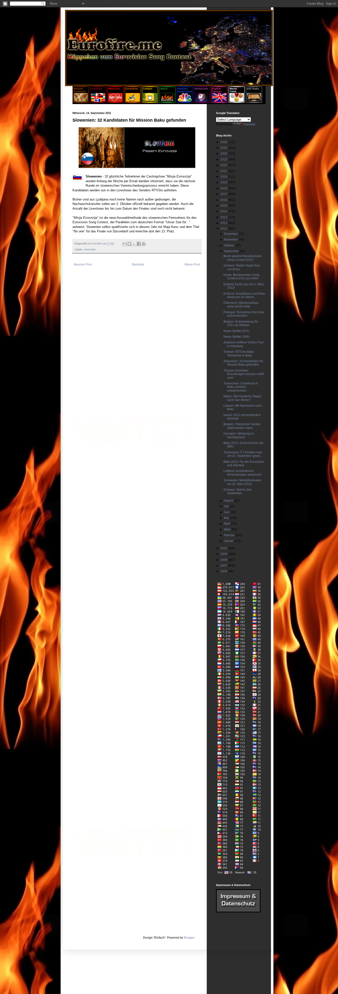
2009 (224, 554)
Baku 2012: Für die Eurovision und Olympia (243, 463)
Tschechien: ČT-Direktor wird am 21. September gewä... (242, 454)
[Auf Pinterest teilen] (143, 243)
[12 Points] (254, 102)
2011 (224, 228)
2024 (224, 153)
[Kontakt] (150, 102)
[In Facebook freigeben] (138, 243)
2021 (224, 171)
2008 (224, 560)
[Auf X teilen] (134, 243)
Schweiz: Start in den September (237, 491)
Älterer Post (192, 264)
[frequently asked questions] (238, 911)
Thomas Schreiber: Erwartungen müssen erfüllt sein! (243, 374)
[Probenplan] (202, 102)
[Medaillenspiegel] (236, 102)
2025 (224, 148)
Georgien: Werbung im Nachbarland (238, 435)
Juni (227, 512)
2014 (224, 211)
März (227, 529)
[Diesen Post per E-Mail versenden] (124, 243)
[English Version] (219, 102)
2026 (224, 142)
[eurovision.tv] (132, 102)
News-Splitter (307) (236, 331)
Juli (226, 506)
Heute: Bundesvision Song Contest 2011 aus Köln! (241, 276)
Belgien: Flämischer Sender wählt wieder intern (242, 425)
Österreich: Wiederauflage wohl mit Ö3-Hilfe (241, 304)
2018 (224, 188)
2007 (224, 565)
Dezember (231, 234)
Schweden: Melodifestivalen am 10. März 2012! (242, 482)
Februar (229, 535)
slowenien (90, 249)
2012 (224, 223)
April (227, 523)
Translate (249, 124)
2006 (224, 571)
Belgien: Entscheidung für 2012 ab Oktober (240, 323)
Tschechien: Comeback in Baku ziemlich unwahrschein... (240, 387)
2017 (224, 194)
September (232, 251)
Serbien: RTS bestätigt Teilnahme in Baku (238, 353)
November (231, 239)
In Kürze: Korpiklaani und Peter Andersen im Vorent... (244, 295)
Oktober (229, 245)
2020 (224, 176)
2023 (224, 159)
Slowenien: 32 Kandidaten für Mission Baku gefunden (243, 362)
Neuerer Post (83, 264)
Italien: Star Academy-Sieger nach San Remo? (242, 398)
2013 (224, 217)
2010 (224, 548)
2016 (224, 200)
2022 (224, 165)
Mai (227, 518)
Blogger (189, 937)
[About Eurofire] (167, 102)
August (229, 500)
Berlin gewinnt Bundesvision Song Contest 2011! (242, 257)
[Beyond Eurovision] (81, 102)
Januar (229, 541)
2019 (224, 182)
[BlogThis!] (129, 243)
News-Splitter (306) (236, 336)
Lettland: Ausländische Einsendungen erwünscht (242, 472)
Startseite (138, 264)
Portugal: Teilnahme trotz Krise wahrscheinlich (244, 313)
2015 (224, 205)
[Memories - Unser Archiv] (115, 102)
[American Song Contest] (184, 102)
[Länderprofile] (98, 102)
